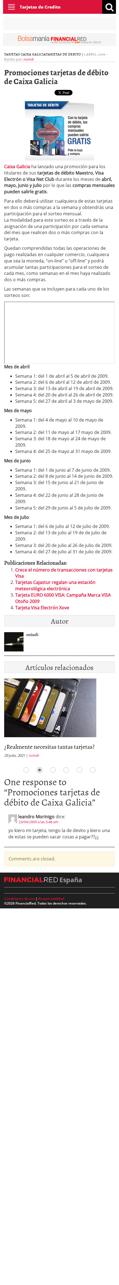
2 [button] (39, 770)
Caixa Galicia (17, 166)
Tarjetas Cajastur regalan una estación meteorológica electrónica (55, 585)
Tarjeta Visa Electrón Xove (42, 608)
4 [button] (66, 770)
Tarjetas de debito (63, 54)
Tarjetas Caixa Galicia (25, 54)
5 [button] (79, 770)
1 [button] (26, 770)
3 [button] (53, 770)
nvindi (29, 59)
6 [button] (92, 770)
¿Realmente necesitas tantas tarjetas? (49, 746)
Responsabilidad (51, 898)
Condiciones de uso (19, 898)
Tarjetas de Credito (40, 7)
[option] (59, 719)
